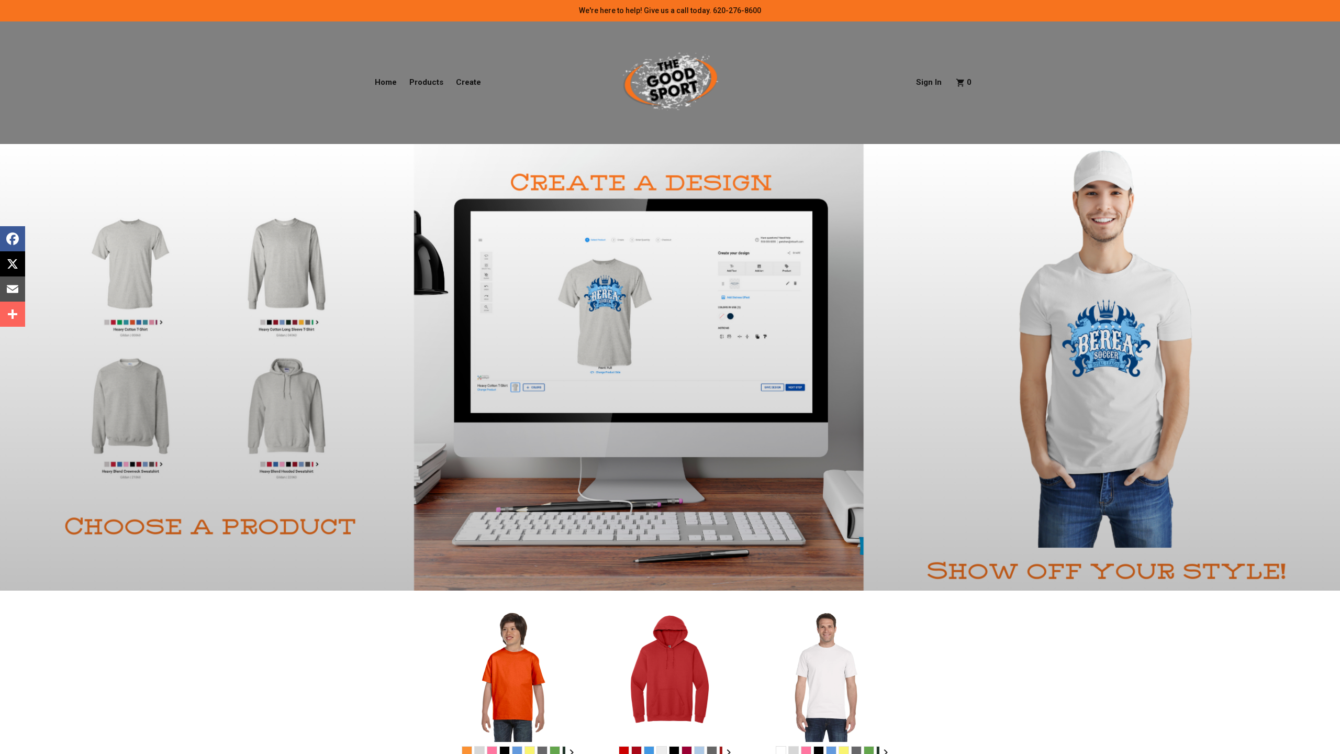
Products (426, 82)
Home (386, 82)
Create (468, 82)
